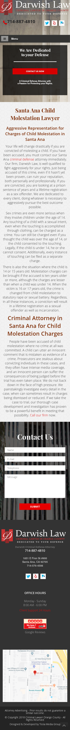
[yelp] (35, 623)
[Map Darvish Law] (35, 675)
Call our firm (39, 415)
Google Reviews (35, 632)
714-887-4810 (21, 21)
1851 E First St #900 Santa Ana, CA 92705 (35, 560)
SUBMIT (35, 506)
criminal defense (22, 159)
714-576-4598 (35, 565)
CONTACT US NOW (35, 71)
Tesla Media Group (49, 724)
